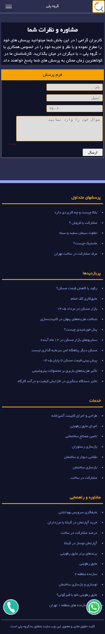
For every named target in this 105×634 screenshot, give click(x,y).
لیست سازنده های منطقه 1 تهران (73, 605)
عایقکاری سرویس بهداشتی (77, 512)
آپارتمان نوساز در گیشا (80, 543)
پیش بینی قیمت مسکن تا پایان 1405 (70, 361)
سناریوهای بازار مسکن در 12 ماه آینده (69, 340)
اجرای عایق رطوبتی (83, 426)
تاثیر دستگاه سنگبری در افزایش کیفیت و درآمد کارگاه (57, 381)
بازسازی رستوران (84, 447)
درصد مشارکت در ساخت (79, 533)
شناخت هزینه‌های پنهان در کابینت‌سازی (68, 319)
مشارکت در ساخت (84, 478)
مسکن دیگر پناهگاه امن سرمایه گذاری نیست (64, 350)
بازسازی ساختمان (85, 468)
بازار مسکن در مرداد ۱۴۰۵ (77, 309)
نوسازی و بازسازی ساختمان (78, 585)
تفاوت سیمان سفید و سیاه (78, 233)
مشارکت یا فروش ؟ (83, 223)
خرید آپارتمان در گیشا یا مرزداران (72, 523)
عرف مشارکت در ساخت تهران (75, 254)
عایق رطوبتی (88, 564)
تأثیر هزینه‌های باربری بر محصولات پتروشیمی (64, 371)
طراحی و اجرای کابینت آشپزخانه (74, 416)
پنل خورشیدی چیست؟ (80, 330)
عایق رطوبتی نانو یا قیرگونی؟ (77, 595)
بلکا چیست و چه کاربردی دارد (75, 213)
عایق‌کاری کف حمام (84, 299)
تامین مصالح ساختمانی (81, 436)
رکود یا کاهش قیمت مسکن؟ (76, 288)
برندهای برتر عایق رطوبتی (78, 554)
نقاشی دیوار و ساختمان (80, 457)
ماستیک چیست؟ (85, 243)
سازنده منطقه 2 (85, 574)
